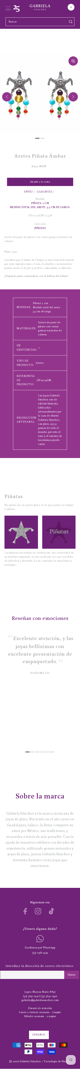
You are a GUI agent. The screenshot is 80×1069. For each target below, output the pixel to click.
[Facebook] (25, 911)
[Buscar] (70, 22)
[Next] (73, 96)
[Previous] (7, 96)
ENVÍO (28, 191)
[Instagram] (38, 911)
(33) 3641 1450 (49, 996)
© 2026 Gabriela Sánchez (25, 1061)
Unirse (72, 974)
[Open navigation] (8, 7)
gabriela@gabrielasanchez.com (40, 1000)
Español (38, 1034)
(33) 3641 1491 (31, 996)
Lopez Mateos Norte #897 (40, 992)
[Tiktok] (51, 911)
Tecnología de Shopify (57, 1061)
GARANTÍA (44, 191)
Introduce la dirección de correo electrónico (39, 966)
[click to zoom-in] (73, 61)
